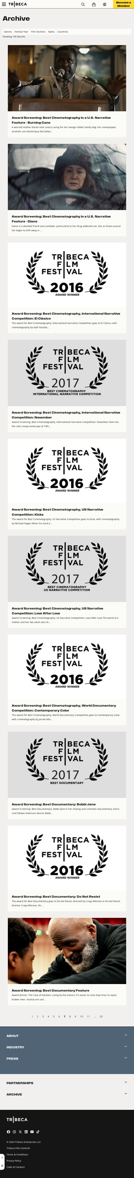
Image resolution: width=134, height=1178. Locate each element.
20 (101, 1016)
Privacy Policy (14, 1160)
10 (81, 1016)
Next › (128, 1016)
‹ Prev (5, 1016)
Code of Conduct (16, 1167)
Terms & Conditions (17, 1154)
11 (88, 1016)
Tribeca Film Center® (18, 1148)
